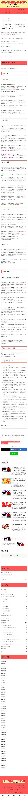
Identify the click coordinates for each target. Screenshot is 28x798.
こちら (10, 46)
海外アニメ (5, 443)
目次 (9, 57)
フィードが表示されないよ (6, 574)
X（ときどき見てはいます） (7, 572)
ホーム (7, 785)
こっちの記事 (13, 50)
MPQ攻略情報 (20, 785)
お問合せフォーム (14, 789)
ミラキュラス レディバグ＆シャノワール (11, 441)
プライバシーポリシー (20, 787)
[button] (25, 579)
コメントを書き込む (14, 555)
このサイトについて (7, 787)
